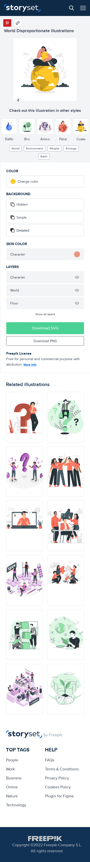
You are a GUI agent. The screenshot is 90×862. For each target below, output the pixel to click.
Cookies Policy (58, 787)
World (16, 148)
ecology (71, 148)
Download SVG (45, 328)
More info (30, 365)
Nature (12, 796)
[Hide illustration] (77, 277)
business (14, 778)
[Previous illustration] (18, 100)
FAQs (49, 760)
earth (44, 156)
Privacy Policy (57, 778)
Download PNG (45, 340)
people (54, 148)
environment (34, 148)
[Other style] (9, 127)
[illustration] (24, 417)
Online (12, 787)
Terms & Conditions (62, 769)
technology (16, 805)
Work (10, 769)
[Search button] (71, 7)
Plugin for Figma (59, 796)
